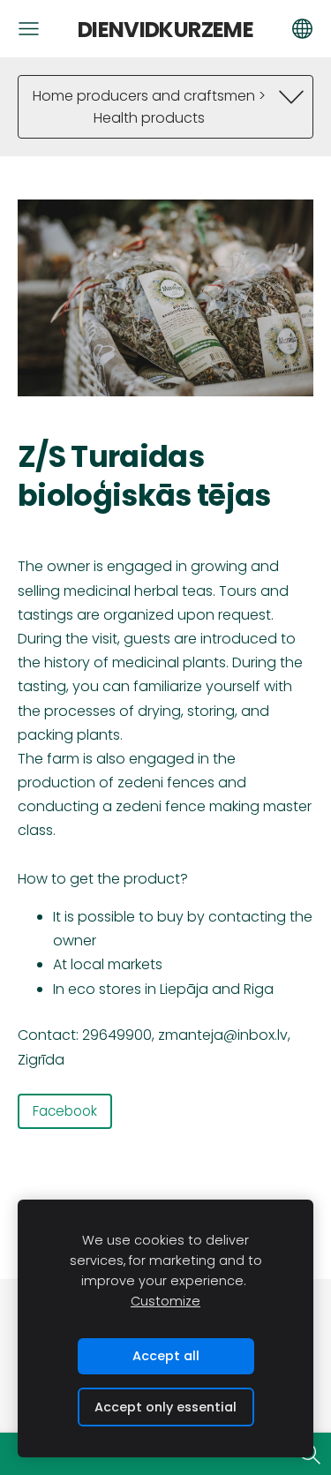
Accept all (165, 1356)
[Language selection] (302, 28)
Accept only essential (165, 1407)
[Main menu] (28, 28)
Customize (165, 1301)
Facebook (65, 1111)
